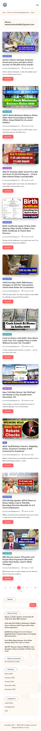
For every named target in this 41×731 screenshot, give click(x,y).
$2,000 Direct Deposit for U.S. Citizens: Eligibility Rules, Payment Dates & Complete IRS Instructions (20, 634)
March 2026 (9, 674)
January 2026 (9, 681)
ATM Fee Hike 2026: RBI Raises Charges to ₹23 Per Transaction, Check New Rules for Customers (18, 284)
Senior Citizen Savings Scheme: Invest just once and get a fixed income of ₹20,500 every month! (18, 62)
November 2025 (10, 689)
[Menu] (37, 5)
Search (10, 599)
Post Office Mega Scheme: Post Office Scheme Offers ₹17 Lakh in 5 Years (18, 641)
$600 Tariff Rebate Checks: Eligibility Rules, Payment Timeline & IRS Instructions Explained (20, 448)
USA (4, 442)
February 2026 (10, 678)
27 (35, 587)
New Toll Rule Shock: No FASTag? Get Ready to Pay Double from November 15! (19, 394)
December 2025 (10, 685)
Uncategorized (9, 707)
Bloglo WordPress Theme (20, 727)
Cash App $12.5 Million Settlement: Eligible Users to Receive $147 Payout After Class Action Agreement (20, 625)
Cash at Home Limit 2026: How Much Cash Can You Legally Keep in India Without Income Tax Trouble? (20, 340)
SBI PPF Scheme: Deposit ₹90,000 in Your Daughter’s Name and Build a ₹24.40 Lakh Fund (20, 649)
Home (4, 12)
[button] (5, 587)
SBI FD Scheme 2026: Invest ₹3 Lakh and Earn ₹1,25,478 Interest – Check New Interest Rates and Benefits (20, 174)
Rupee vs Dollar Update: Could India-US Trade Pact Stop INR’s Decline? (19, 618)
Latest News (7, 56)
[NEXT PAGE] (21, 591)
